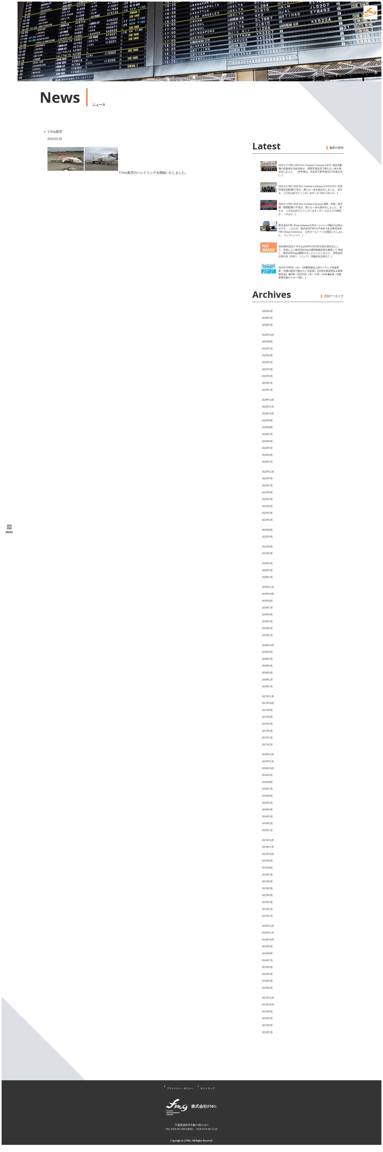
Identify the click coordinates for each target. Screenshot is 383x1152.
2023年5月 (267, 499)
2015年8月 (267, 867)
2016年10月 (268, 768)
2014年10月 (268, 939)
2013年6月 (267, 1011)
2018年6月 (267, 665)
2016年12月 (268, 754)
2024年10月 (268, 413)
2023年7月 (267, 485)
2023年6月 (267, 492)
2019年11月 (268, 587)
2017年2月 (267, 744)
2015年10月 (268, 854)
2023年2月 (267, 520)
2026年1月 (267, 325)
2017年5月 (267, 724)
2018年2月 (267, 679)
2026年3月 (267, 318)
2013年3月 (267, 1032)
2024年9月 (267, 420)
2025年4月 (267, 369)
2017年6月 (267, 717)
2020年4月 (267, 563)
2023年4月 (267, 506)
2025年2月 (267, 383)
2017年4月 (267, 730)
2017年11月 (268, 696)
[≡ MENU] (10, 41)
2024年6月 (267, 441)
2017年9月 (267, 710)
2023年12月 (268, 471)
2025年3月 (267, 376)
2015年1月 (267, 916)
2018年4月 (267, 672)
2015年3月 (267, 902)
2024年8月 (267, 427)
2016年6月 (267, 795)
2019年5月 (267, 621)
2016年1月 (267, 830)
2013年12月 (268, 997)
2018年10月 (268, 645)
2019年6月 (267, 614)
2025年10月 (268, 334)
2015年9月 (267, 860)
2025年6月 (267, 355)
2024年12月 (268, 399)
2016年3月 (267, 816)
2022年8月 (267, 529)
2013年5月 (267, 1018)
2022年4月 (267, 536)
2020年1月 (267, 577)
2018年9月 (267, 652)
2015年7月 (267, 874)
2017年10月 (268, 703)
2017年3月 (267, 737)
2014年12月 (268, 926)
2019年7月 (267, 607)
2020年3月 (267, 570)
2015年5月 (267, 888)
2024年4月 (267, 455)
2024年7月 (267, 434)
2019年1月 (267, 635)
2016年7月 (267, 788)
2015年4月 (267, 895)
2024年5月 (267, 448)
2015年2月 (267, 909)
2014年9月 (267, 946)
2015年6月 (267, 881)
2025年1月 (267, 389)
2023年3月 (267, 513)
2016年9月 (267, 775)
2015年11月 (268, 847)
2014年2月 (267, 987)
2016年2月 (267, 823)
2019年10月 (268, 593)
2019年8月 (267, 600)
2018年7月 (267, 659)
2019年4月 (267, 628)
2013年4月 (267, 1025)
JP (364, 22)
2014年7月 (267, 960)
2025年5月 (267, 362)
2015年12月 (268, 840)
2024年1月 (267, 461)
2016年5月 (267, 802)
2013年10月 (268, 1004)
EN (373, 22)
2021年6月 (267, 553)
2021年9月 (267, 546)
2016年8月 (267, 782)
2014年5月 (267, 974)
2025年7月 (267, 348)
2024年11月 (268, 406)
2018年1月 (267, 686)
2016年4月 (267, 809)
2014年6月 (267, 967)
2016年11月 (268, 761)
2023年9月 (267, 478)
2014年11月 (268, 932)
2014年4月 (267, 980)
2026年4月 (267, 311)
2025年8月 (267, 341)
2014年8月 (267, 953)
